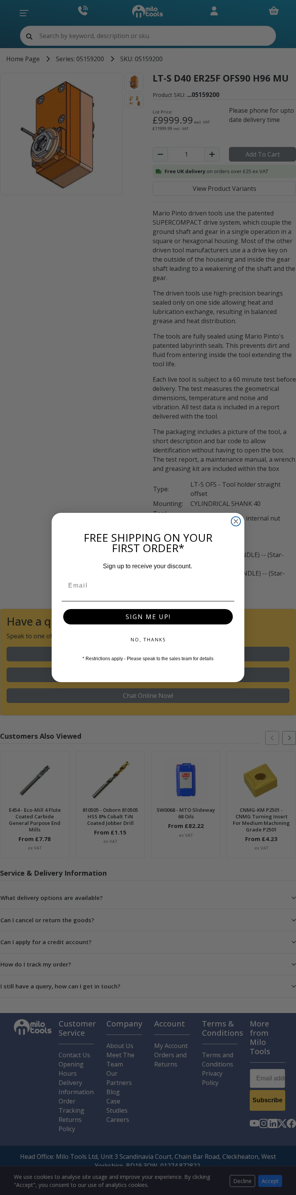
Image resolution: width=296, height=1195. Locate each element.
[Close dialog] (235, 521)
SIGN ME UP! (148, 617)
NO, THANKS (148, 639)
